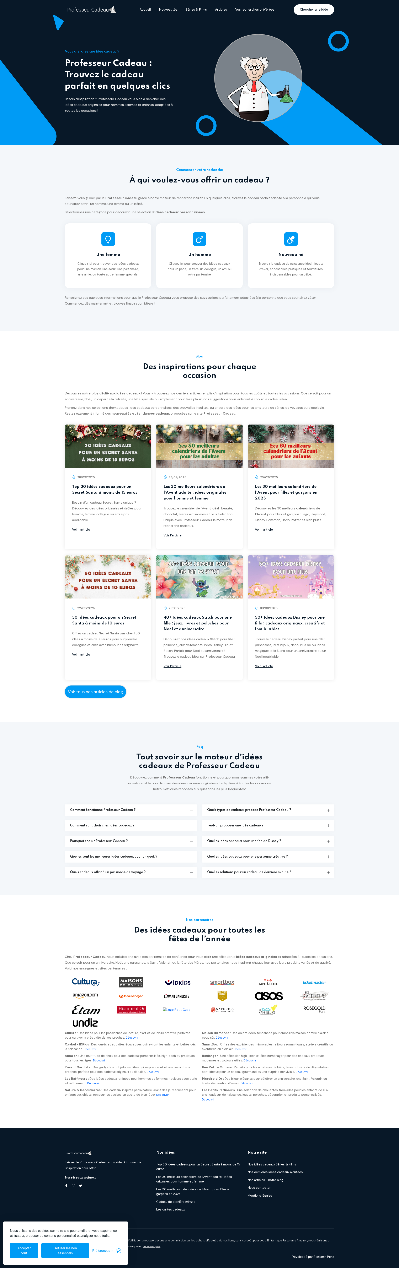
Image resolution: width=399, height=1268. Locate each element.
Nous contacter (259, 1188)
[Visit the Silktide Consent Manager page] (118, 1250)
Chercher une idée (314, 9)
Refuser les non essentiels (65, 1250)
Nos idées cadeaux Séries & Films (272, 1164)
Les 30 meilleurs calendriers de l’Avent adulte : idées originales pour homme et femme (195, 492)
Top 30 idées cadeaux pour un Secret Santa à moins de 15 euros (104, 489)
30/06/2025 (268, 608)
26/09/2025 (177, 477)
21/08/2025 (176, 608)
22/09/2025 (85, 608)
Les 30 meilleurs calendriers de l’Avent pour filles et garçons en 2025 (286, 492)
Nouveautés (168, 9)
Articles (221, 9)
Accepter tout (24, 1250)
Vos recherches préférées (254, 9)
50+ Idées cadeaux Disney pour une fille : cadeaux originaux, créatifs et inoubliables (290, 623)
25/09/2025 (268, 477)
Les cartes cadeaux (170, 1209)
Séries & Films (196, 9)
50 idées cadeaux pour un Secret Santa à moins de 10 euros (104, 620)
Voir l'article (81, 530)
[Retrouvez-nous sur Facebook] (66, 1186)
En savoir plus (151, 1246)
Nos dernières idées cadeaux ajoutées (275, 1172)
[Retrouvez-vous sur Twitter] (80, 1186)
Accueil (145, 9)
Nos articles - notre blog (265, 1180)
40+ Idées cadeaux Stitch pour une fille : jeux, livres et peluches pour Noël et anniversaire (198, 623)
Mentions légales (260, 1195)
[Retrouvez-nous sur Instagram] (73, 1186)
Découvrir (132, 1037)
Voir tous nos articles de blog (95, 691)
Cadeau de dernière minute (175, 1202)
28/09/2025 (85, 477)
